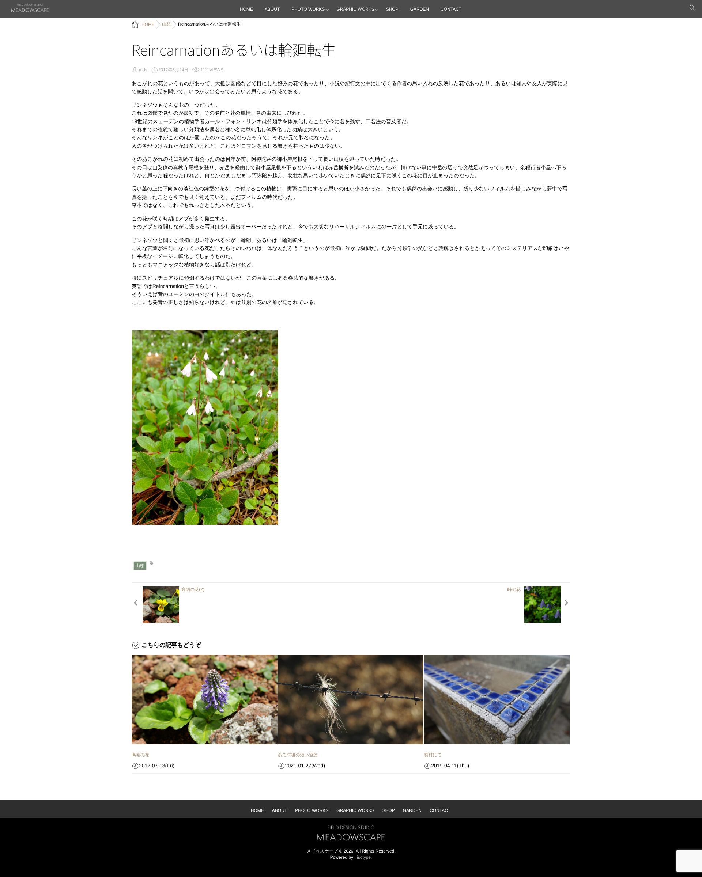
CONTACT (451, 9)
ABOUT (272, 9)
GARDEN (419, 9)
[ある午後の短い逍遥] (351, 699)
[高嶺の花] (205, 699)
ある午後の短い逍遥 (298, 755)
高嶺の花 (140, 755)
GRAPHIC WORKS (355, 9)
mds (143, 69)
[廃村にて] (497, 699)
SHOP (392, 9)
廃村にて (433, 755)
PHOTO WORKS (308, 9)
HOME (246, 9)
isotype (364, 857)
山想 (140, 565)
